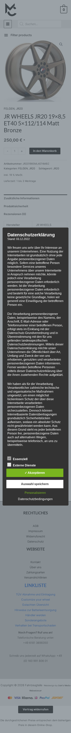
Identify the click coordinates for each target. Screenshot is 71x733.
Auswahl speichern (35, 483)
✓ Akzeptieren (35, 472)
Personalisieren (35, 492)
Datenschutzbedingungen (35, 498)
